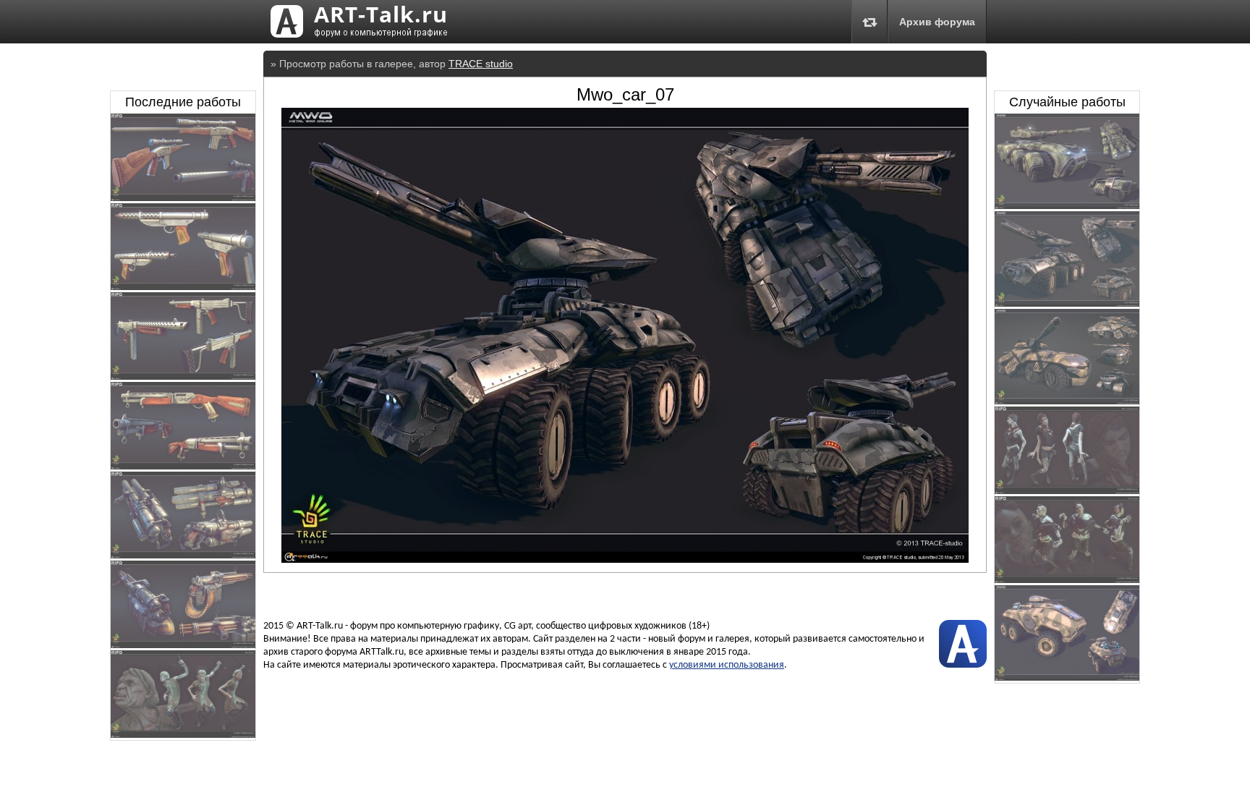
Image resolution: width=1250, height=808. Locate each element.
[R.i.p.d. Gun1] (183, 644)
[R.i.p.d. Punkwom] (1067, 579)
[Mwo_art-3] (1067, 303)
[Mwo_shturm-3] (1067, 205)
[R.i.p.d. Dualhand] (1067, 490)
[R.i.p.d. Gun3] (183, 466)
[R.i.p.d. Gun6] (183, 197)
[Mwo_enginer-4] (1067, 677)
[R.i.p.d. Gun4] (183, 376)
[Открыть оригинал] (625, 559)
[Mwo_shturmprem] (1067, 401)
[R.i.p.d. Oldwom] (183, 734)
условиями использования (726, 665)
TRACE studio (480, 63)
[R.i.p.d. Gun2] (183, 555)
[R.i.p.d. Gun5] (183, 286)
